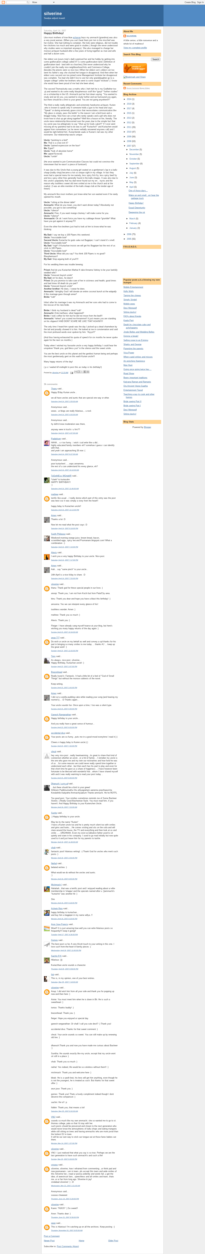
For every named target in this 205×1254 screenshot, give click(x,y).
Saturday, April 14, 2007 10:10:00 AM (65, 470)
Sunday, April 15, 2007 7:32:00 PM (64, 746)
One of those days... (138, 190)
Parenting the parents (133, 348)
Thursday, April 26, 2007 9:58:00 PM (64, 969)
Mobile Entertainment (133, 287)
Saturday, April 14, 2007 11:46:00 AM (65, 488)
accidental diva (58, 733)
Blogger (147, 427)
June (132, 177)
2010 (129, 132)
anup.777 (55, 638)
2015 (129, 113)
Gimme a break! (130, 336)
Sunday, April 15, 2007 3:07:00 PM (64, 666)
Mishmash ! (56, 884)
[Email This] (75, 371)
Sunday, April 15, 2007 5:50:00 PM (64, 709)
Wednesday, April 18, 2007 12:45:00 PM (66, 950)
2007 (129, 146)
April (131, 187)
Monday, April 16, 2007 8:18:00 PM (64, 903)
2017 (129, 108)
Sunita (54, 813)
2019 (129, 104)
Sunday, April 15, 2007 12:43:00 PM (64, 651)
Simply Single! (130, 299)
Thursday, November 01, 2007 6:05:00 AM (66, 1230)
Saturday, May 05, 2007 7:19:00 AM (64, 982)
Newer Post (49, 1240)
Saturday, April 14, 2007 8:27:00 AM (64, 454)
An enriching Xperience (134, 361)
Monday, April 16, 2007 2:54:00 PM (64, 858)
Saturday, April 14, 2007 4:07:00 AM (64, 433)
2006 (129, 234)
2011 (129, 127)
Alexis (54, 552)
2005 (129, 239)
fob (52, 974)
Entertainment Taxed (133, 390)
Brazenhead (56, 672)
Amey (54, 515)
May (131, 182)
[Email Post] (71, 373)
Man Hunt (127, 365)
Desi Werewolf (130, 308)
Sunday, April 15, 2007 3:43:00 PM (64, 687)
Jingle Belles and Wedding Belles (138, 332)
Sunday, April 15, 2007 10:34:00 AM (64, 632)
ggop (53, 1223)
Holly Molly (128, 291)
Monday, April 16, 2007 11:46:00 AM (64, 842)
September (134, 163)
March (132, 218)
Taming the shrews (132, 295)
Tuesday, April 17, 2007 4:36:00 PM (64, 934)
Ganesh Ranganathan (61, 714)
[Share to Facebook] (84, 371)
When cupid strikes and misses (138, 357)
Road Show (128, 373)
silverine (53, 13)
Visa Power (128, 353)
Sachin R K (56, 956)
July (131, 173)
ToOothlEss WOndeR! (61, 476)
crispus (54, 1165)
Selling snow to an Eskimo (135, 340)
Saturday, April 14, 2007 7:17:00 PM (64, 560)
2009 (129, 136)
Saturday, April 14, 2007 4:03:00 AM (64, 414)
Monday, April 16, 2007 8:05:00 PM (64, 879)
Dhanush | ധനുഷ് (59, 783)
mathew (54, 494)
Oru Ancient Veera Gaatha (135, 386)
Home (81, 1240)
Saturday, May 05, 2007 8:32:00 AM (64, 1111)
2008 (129, 141)
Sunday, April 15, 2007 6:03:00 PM (64, 727)
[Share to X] (81, 371)
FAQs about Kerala (132, 316)
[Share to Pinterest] (88, 371)
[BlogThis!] (78, 371)
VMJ (53, 1117)
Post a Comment (52, 1236)
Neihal (54, 863)
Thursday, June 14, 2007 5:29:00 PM (65, 1199)
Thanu (54, 388)
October (133, 159)
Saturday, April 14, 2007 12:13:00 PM (65, 510)
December (134, 149)
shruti (53, 751)
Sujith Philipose (58, 534)
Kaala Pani (128, 320)
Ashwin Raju (57, 908)
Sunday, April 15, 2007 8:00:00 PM (64, 778)
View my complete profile (135, 48)
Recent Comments (133, 88)
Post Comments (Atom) (68, 1246)
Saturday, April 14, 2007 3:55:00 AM (64, 401)
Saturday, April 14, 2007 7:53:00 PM (64, 578)
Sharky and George (132, 344)
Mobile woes (129, 304)
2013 (129, 118)
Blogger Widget (145, 88)
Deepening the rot (137, 212)
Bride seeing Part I (132, 405)
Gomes (54, 940)
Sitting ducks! (129, 312)
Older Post (113, 1240)
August (133, 168)
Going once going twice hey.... (137, 369)
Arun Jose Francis (59, 924)
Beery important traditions (135, 377)
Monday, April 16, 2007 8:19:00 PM (64, 919)
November (134, 154)
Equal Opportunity (137, 208)
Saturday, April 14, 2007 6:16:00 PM (64, 528)
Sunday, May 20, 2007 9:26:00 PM (64, 1159)
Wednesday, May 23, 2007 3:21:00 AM (65, 1186)
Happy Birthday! (136, 203)
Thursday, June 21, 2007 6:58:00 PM (65, 1217)
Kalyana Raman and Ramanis (137, 382)
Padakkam (56, 439)
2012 (129, 122)
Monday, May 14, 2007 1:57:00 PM (64, 1143)
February (133, 223)
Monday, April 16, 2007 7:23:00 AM (64, 807)
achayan (77, 37)
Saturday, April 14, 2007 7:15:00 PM (64, 547)
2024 (129, 99)
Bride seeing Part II (132, 401)
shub (53, 847)
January (133, 228)
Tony (53, 656)
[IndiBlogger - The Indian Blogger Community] (135, 72)
